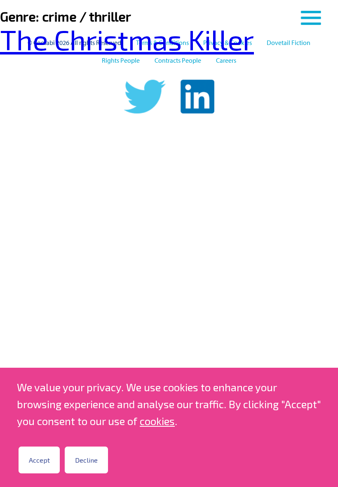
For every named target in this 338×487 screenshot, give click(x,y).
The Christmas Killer (127, 39)
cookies (157, 420)
